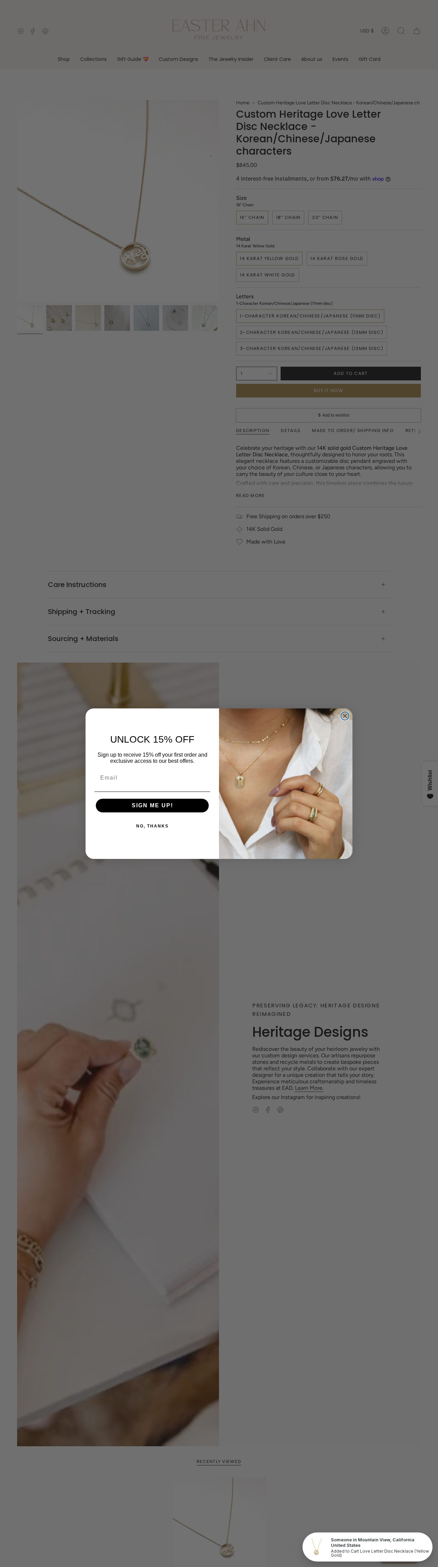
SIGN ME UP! (152, 805)
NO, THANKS (152, 826)
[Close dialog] (345, 716)
